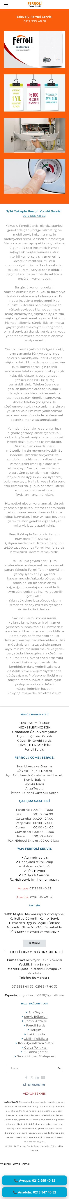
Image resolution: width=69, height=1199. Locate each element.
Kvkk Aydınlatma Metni (36, 1043)
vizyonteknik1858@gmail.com (41, 995)
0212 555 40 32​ (35, 21)
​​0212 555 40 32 (34, 216)
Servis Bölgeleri (35, 1016)
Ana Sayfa (36, 1012)
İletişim (35, 1030)
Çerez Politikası (35, 1047)
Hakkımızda (36, 1034)
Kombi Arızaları (35, 1021)
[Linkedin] (37, 1077)
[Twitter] (32, 1077)
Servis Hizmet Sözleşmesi (36, 1056)
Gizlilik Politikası (36, 1038)
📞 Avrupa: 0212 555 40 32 (34, 1180)
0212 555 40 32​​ (40, 888)
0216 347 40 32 (41, 897)
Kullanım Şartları (36, 1052)
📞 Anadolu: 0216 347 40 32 (34, 1192)
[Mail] (43, 1077)
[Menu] (6, 4)
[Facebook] (26, 1077)
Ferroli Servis (35, 1025)
